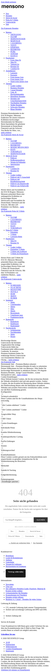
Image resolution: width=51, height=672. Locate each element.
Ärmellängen (10, 71)
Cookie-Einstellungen (14, 649)
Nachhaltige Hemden (18, 103)
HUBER (13, 298)
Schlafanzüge (15, 330)
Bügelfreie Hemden (17, 96)
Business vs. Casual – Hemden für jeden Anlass (23, 599)
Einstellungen (25, 670)
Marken (9, 32)
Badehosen (14, 324)
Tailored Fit (14, 64)
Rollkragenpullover (17, 160)
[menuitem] (28, 14)
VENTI (13, 45)
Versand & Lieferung (13, 564)
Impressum (10, 651)
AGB (8, 642)
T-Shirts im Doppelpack (19, 254)
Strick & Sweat (11, 156)
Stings (12, 307)
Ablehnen (5, 670)
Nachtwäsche (11, 328)
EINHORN (14, 47)
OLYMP (13, 37)
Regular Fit (14, 67)
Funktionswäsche (16, 317)
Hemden (22, 531)
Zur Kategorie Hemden (9, 28)
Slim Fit (13, 62)
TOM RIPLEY (16, 152)
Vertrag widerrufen (15, 572)
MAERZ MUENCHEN (19, 147)
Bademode (10, 319)
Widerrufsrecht (11, 647)
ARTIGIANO (15, 34)
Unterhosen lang (16, 315)
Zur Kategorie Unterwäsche (11, 279)
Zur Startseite (37, 543)
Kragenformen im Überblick (16, 595)
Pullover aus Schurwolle (19, 186)
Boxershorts (14, 313)
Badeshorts (14, 322)
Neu (12, 531)
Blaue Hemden (16, 109)
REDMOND (15, 49)
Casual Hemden (16, 90)
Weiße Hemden (16, 105)
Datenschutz (10, 645)
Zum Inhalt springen (8, 2)
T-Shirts (13, 234)
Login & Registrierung (14, 558)
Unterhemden (15, 304)
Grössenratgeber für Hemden (16, 593)
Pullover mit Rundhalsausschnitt (17, 180)
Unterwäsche (29, 536)
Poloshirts (14, 232)
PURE (12, 52)
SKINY (13, 296)
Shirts (12, 302)
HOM (12, 294)
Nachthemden (15, 332)
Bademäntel (14, 326)
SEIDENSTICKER (17, 39)
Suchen (41, 520)
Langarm (13, 73)
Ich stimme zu (14, 670)
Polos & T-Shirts (12, 230)
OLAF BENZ (15, 287)
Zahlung (9, 560)
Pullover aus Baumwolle (19, 184)
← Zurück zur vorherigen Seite (19, 543)
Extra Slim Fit (15, 60)
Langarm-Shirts (16, 237)
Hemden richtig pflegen (14, 597)
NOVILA (14, 292)
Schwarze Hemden (17, 107)
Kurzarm (13, 75)
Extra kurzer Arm (16, 77)
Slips (12, 309)
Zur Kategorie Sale (8, 362)
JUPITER (14, 54)
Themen (9, 84)
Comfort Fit (14, 69)
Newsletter (10, 584)
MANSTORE (15, 290)
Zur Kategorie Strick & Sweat (12, 135)
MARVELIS (15, 41)
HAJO (12, 149)
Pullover (13, 158)
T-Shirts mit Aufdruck (18, 252)
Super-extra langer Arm (19, 81)
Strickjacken (15, 164)
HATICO (14, 56)
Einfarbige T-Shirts (17, 249)
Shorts (12, 311)
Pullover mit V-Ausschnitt (20, 177)
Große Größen (15, 86)
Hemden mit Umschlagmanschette (18, 100)
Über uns (9, 587)
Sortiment (9, 300)
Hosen (12, 337)
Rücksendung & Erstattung (16, 566)
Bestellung (10, 556)
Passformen (10, 58)
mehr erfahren (6, 133)
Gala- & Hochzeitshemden (17, 93)
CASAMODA (16, 43)
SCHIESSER (15, 285)
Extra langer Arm (16, 79)
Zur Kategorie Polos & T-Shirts (12, 211)
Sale (41, 536)
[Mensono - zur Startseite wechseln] (13, 10)
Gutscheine (10, 562)
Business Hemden (17, 88)
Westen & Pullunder (18, 162)
